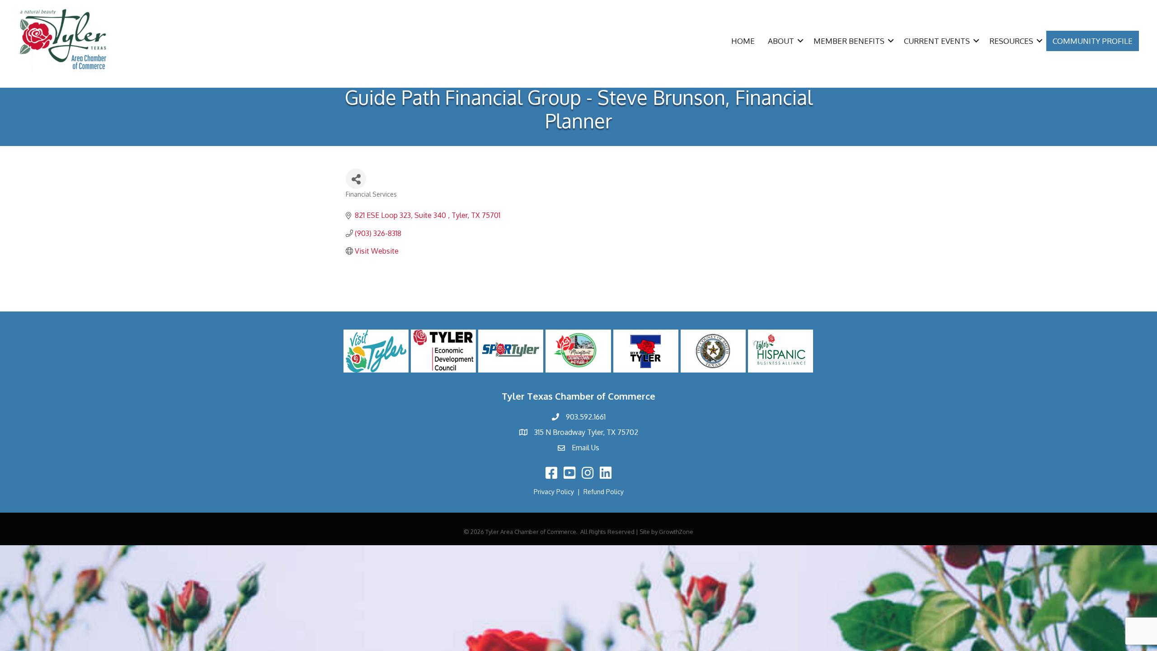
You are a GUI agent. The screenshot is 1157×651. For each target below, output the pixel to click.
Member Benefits (849, 41)
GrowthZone (676, 531)
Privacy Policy (554, 491)
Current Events (937, 41)
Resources (1011, 41)
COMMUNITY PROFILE (1093, 41)
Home (743, 41)
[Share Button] (356, 179)
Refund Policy (603, 491)
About (781, 41)
